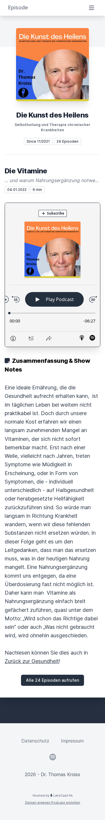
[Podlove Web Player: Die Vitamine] (52, 275)
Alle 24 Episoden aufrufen (52, 680)
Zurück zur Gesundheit (32, 661)
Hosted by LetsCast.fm (53, 795)
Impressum (72, 741)
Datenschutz (35, 741)
